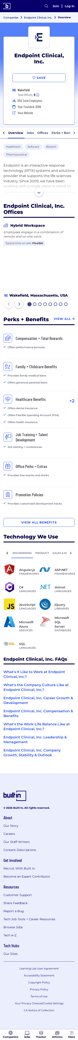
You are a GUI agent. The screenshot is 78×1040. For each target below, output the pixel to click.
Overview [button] (15, 133)
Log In (70, 6)
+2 (72, 401)
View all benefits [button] (39, 522)
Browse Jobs (13, 927)
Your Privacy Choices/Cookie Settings (39, 1003)
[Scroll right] (74, 133)
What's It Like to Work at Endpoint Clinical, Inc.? (34, 674)
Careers (9, 834)
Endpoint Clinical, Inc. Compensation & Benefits (38, 713)
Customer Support (17, 895)
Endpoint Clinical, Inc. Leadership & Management (35, 739)
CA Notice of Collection (39, 1010)
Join (56, 6)
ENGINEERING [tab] (22, 553)
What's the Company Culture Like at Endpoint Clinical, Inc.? (36, 687)
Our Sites (10, 954)
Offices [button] (42, 133)
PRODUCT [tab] (42, 553)
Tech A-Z (9, 935)
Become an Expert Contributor (26, 876)
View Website (25, 113)
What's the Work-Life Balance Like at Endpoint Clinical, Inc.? (36, 726)
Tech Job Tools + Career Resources (29, 919)
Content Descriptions (19, 850)
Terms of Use (39, 996)
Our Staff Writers (16, 842)
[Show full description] (39, 192)
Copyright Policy (39, 982)
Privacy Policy (39, 989)
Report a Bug (13, 911)
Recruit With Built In (19, 868)
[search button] (46, 6)
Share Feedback (15, 903)
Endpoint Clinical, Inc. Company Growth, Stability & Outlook (32, 752)
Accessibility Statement (39, 975)
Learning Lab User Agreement (39, 968)
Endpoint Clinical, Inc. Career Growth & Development (38, 700)
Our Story (10, 826)
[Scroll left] (4, 133)
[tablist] (39, 553)
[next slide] (19, 304)
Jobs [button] (30, 133)
